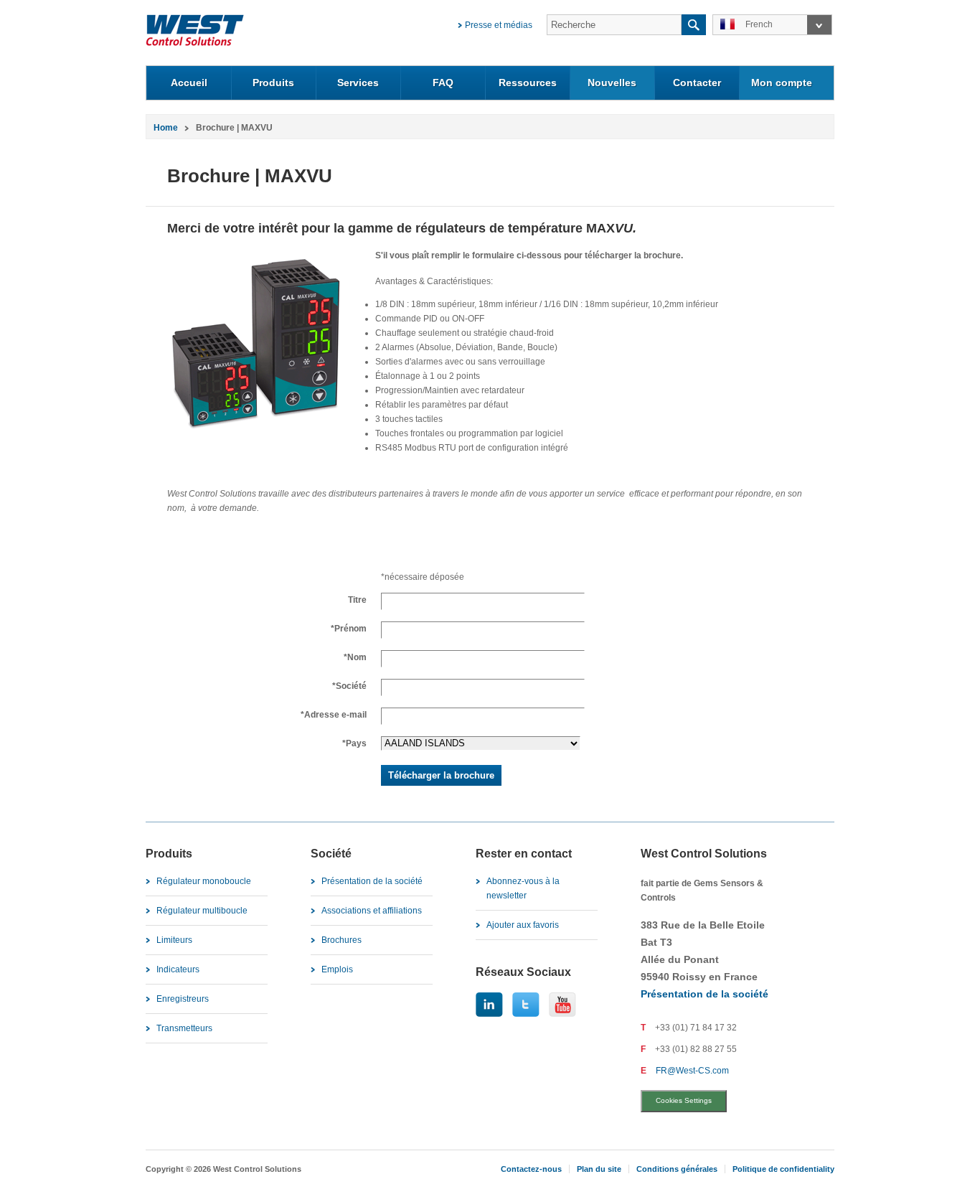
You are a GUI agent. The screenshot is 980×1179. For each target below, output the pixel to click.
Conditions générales (676, 1169)
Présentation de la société (372, 881)
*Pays (354, 743)
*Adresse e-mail (334, 715)
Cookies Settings (684, 1100)
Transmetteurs (184, 1028)
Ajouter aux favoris (522, 925)
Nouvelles (612, 82)
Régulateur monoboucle (203, 881)
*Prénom (349, 629)
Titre (357, 600)
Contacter (697, 82)
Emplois (337, 969)
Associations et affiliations (371, 911)
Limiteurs (174, 940)
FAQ (443, 82)
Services (358, 82)
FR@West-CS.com (692, 1071)
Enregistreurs (182, 999)
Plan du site (599, 1169)
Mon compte (781, 82)
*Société (349, 686)
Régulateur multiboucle (202, 911)
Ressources (528, 82)
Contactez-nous (531, 1169)
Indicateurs (177, 969)
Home (166, 128)
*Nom (355, 657)
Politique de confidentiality (783, 1169)
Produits (273, 82)
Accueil (189, 82)
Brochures (341, 940)
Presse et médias (498, 25)
